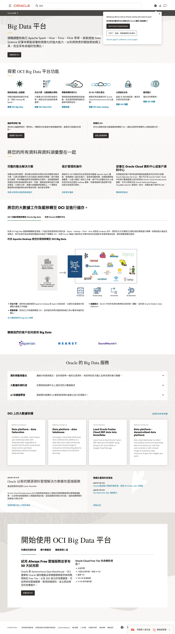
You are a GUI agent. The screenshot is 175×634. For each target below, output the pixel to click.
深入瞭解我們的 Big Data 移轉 (20, 318)
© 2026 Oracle (12, 627)
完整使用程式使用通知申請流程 (45, 628)
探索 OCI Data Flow (43, 107)
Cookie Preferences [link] (64, 628)
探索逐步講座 (67, 192)
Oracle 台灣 (12, 13)
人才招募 (83, 628)
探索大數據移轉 (101, 135)
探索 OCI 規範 (122, 104)
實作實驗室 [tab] (45, 549)
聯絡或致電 (161, 630)
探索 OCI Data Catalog (99, 107)
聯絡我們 (110, 628)
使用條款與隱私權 (27, 628)
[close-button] (169, 629)
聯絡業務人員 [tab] (61, 549)
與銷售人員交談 (143, 630)
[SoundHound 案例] (108, 343)
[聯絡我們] (165, 5)
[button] (10, 5)
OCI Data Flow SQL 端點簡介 (105, 492)
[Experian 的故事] (28, 343)
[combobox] (87, 6)
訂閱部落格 (25, 505)
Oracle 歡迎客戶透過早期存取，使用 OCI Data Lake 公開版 (118, 486)
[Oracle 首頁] (21, 5)
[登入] (160, 5)
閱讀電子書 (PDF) (15, 135)
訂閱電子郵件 (92, 628)
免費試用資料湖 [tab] (28, 549)
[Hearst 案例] (68, 343)
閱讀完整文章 (13, 505)
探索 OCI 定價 (149, 101)
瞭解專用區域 (122, 192)
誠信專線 (102, 628)
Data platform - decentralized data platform (145, 432)
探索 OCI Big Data (15, 107)
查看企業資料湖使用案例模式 (20, 192)
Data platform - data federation (24, 431)
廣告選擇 (75, 628)
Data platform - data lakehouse (64, 431)
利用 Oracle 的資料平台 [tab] (55, 217)
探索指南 (65, 107)
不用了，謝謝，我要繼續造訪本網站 (121, 33)
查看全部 (97, 505)
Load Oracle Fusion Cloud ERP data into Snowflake (105, 432)
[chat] (132, 629)
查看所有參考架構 (160, 413)
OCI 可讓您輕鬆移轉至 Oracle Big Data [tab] (24, 217)
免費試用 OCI (14, 55)
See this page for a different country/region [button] (122, 39)
